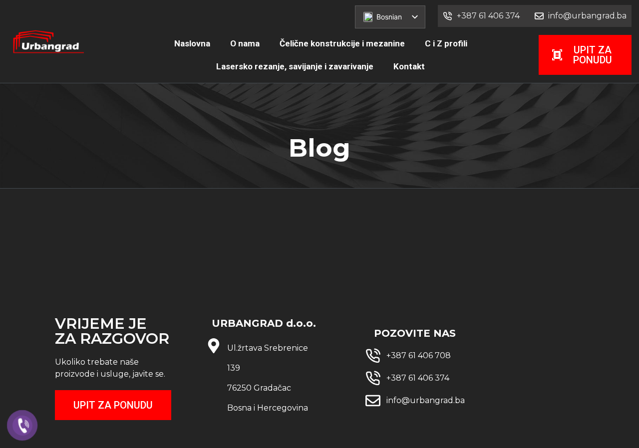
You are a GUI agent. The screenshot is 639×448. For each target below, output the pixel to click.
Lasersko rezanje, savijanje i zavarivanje (294, 66)
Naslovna (192, 43)
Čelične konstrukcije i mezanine (342, 43)
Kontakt (409, 66)
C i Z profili (446, 43)
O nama (245, 43)
